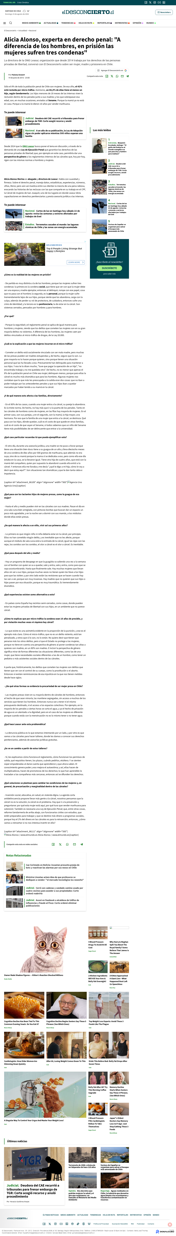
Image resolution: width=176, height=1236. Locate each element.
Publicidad (140, 1224)
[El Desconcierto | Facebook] (146, 2)
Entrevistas (121, 23)
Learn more (74, 262)
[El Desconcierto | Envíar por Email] (122, 76)
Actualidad (50, 23)
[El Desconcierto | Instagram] (154, 2)
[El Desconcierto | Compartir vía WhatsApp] (117, 76)
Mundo (150, 23)
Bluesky (89, 1224)
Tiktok (78, 1224)
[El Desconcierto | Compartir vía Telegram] (127, 76)
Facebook (44, 1224)
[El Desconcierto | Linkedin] (164, 2)
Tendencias (67, 23)
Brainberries (54, 245)
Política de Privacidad (101, 1224)
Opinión (137, 23)
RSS (132, 1224)
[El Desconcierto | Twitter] (150, 2)
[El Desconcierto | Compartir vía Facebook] (106, 76)
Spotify (72, 1224)
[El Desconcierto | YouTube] (159, 2)
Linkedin (67, 1224)
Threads (83, 1223)
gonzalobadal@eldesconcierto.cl (83, 1233)
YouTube (61, 1224)
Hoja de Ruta (85, 23)
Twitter (50, 1224)
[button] (164, 12)
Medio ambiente (30, 23)
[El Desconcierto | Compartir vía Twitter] (112, 76)
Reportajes (103, 23)
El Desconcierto (10, 31)
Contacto (151, 1224)
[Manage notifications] (170, 1225)
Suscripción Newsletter (120, 1224)
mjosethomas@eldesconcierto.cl (34, 1233)
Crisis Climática (23, 2)
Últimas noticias (51, 1215)
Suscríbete (109, 268)
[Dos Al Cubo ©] (165, 1233)
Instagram (55, 1224)
